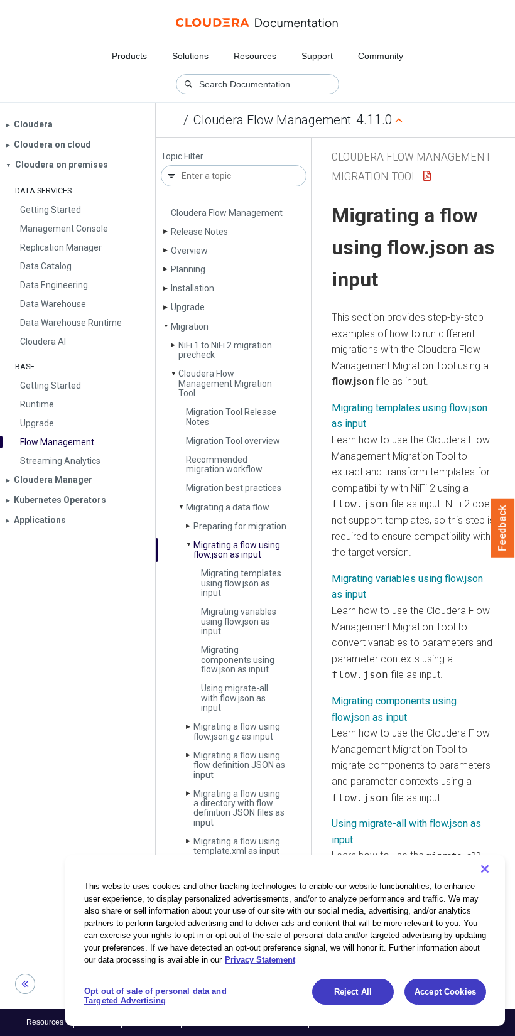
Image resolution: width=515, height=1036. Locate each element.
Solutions (190, 56)
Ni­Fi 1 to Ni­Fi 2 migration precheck (225, 350)
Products (129, 56)
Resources (255, 56)
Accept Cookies (445, 991)
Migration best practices (233, 488)
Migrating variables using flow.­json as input (238, 621)
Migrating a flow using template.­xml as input (236, 846)
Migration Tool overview (233, 441)
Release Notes (199, 232)
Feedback (503, 528)
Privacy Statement (260, 959)
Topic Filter (182, 156)
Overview (189, 251)
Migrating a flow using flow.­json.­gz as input (236, 731)
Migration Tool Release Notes (231, 416)
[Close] (485, 869)
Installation (192, 288)
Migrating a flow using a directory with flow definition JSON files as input (239, 808)
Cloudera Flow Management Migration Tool (225, 383)
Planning (188, 269)
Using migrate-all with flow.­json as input (234, 698)
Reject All (353, 991)
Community (380, 56)
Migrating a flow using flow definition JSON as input (239, 765)
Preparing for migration (239, 526)
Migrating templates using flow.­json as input (241, 583)
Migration (190, 326)
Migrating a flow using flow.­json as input (236, 549)
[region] (285, 940)
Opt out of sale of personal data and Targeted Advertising (155, 996)
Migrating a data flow (227, 507)
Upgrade (188, 307)
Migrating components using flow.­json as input (237, 659)
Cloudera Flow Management (272, 119)
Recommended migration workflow (224, 464)
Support (317, 56)
